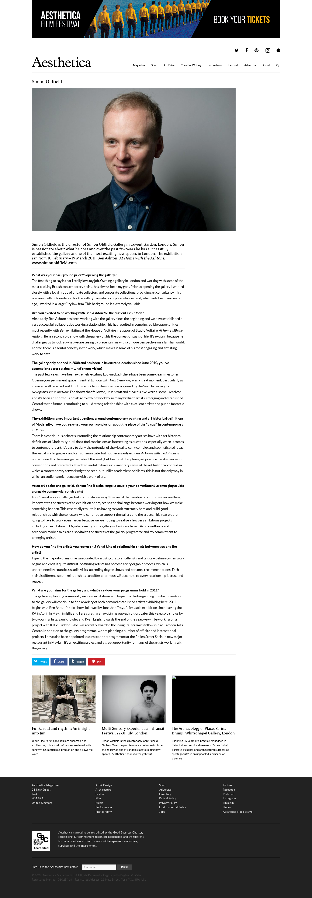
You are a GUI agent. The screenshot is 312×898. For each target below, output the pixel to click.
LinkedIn (228, 802)
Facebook (229, 789)
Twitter (227, 785)
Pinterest (229, 794)
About (266, 65)
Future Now (215, 65)
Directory (165, 794)
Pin (99, 661)
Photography (104, 811)
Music (99, 802)
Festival (233, 65)
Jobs (162, 811)
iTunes (227, 807)
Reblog (79, 661)
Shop (154, 65)
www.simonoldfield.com (54, 263)
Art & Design (104, 785)
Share (61, 661)
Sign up (124, 867)
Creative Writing (191, 65)
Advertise (250, 65)
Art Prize (169, 65)
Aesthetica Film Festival (238, 811)
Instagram (229, 798)
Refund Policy (167, 798)
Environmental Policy (172, 807)
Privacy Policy (168, 802)
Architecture (103, 789)
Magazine (139, 65)
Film (98, 798)
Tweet (42, 661)
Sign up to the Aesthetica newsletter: (55, 867)
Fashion (100, 794)
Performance (104, 807)
